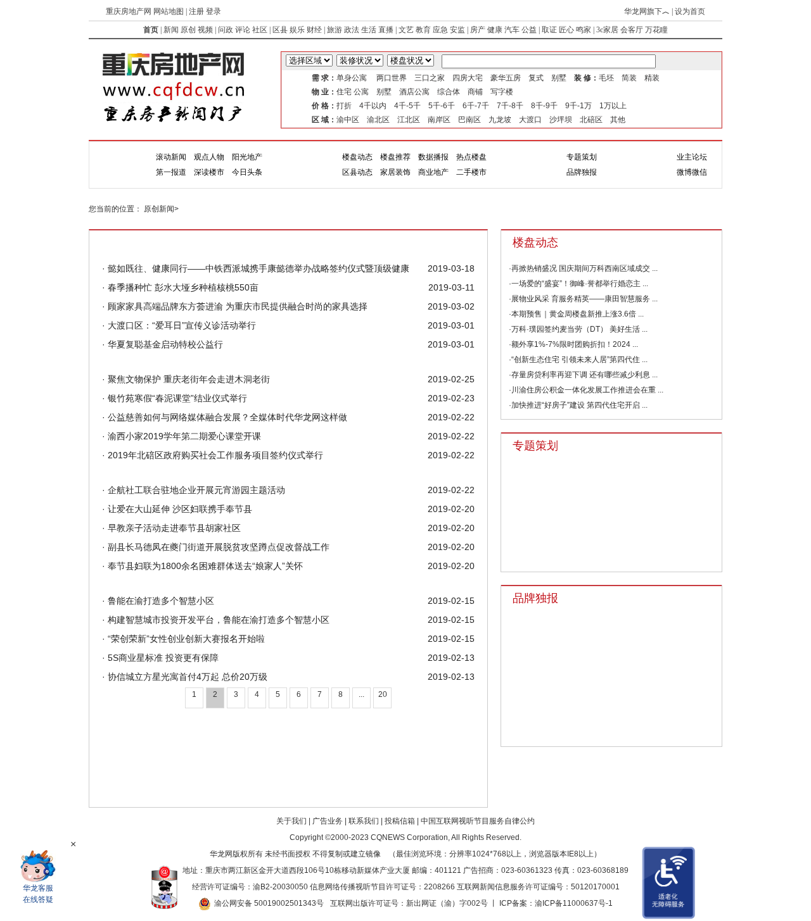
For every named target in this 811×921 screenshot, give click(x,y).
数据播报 (433, 157)
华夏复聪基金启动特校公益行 (164, 344)
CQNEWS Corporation (409, 837)
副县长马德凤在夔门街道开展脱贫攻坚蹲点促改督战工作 (217, 547)
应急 (440, 29)
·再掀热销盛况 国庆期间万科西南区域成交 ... (583, 268)
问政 (225, 29)
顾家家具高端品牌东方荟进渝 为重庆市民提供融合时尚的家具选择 (236, 306)
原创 (188, 29)
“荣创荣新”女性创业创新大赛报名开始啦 (185, 639)
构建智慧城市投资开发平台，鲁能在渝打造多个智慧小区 (217, 620)
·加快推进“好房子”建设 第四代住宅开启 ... (578, 405)
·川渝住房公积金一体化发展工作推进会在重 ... (586, 389)
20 (382, 694)
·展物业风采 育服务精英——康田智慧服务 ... (583, 298)
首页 (150, 29)
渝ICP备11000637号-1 (574, 903)
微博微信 (692, 172)
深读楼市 (209, 172)
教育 (423, 29)
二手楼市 (471, 172)
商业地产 (433, 172)
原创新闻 (159, 208)
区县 (280, 29)
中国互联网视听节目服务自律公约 (478, 821)
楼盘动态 (357, 157)
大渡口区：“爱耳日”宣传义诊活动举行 (180, 325)
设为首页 (690, 11)
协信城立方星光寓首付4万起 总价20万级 (186, 677)
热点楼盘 (471, 157)
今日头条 (247, 172)
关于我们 (291, 821)
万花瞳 (656, 29)
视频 (205, 29)
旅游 (334, 29)
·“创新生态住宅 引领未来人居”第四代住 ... (578, 359)
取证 (549, 29)
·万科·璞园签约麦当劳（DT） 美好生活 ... (578, 329)
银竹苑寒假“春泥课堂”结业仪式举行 (176, 398)
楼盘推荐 (395, 157)
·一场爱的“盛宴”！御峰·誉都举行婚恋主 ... (578, 283)
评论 (242, 29)
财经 (314, 29)
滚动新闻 (171, 157)
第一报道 (171, 172)
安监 (457, 29)
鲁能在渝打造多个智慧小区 (159, 601)
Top (770, 822)
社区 (259, 29)
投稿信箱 (400, 821)
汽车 (512, 29)
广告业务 (327, 821)
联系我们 (363, 821)
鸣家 (583, 29)
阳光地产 (247, 157)
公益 (529, 29)
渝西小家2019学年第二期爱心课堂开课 (183, 436)
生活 (368, 29)
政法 (351, 29)
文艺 (406, 29)
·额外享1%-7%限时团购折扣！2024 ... (573, 344)
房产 (477, 29)
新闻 (171, 29)
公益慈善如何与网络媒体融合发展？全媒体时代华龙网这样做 (226, 417)
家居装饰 (395, 172)
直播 (385, 29)
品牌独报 (581, 172)
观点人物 (209, 157)
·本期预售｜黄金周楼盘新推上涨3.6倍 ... (576, 314)
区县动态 (357, 172)
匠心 (566, 29)
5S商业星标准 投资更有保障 (162, 658)
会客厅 (631, 29)
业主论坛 (692, 157)
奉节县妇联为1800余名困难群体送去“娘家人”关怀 (204, 566)
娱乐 (297, 29)
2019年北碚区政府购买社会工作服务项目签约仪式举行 (214, 455)
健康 (494, 29)
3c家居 (607, 29)
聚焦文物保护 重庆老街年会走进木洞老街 (187, 379)
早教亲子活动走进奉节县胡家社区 (173, 528)
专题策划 (581, 157)
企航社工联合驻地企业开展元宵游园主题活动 (195, 490)
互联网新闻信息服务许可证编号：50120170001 (538, 886)
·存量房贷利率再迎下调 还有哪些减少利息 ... (583, 374)
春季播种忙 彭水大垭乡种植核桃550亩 (182, 287)
